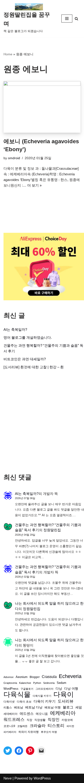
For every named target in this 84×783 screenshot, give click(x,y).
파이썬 (70, 726)
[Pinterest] (30, 750)
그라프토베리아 (44, 688)
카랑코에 (67, 720)
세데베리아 (11, 713)
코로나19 (9, 726)
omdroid (14, 158)
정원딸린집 (52, 530)
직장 (29, 720)
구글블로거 (27, 688)
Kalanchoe (25, 682)
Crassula (49, 676)
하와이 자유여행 (28, 731)
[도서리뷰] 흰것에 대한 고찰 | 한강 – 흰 (34, 367)
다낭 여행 (71, 688)
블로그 (68, 707)
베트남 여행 (53, 707)
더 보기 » (34, 185)
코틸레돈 (22, 726)
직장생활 (40, 720)
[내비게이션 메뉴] (66, 19)
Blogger (35, 676)
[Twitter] (8, 750)
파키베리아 (10, 731)
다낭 (59, 688)
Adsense (9, 677)
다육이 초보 (24, 701)
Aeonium (22, 677)
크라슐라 (38, 725)
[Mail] (41, 750)
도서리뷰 (66, 701)
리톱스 (8, 707)
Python (37, 682)
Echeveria (70, 676)
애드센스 (27, 713)
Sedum (61, 683)
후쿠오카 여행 (49, 731)
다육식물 (17, 694)
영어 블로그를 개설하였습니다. (28, 337)
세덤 (78, 707)
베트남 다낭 (33, 707)
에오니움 (42, 713)
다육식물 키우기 (42, 695)
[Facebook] (19, 750)
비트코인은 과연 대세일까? (25, 359)
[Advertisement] (42, 421)
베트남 (18, 707)
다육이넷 (9, 701)
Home (8, 54)
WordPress (11, 688)
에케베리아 (63, 713)
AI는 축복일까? (15, 329)
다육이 (63, 694)
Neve (8, 778)
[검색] (76, 18)
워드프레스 (14, 719)
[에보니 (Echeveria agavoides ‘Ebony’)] (42, 107)
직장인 (54, 719)
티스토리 (56, 725)
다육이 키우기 (45, 701)
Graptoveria (10, 682)
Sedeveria (49, 682)
